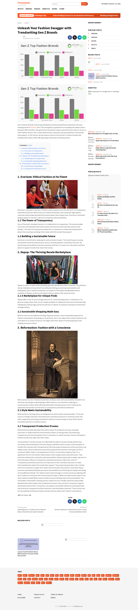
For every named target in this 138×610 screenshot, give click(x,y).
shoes (81, 579)
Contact (37, 598)
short (86, 579)
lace (24, 579)
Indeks (53, 598)
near (46, 579)
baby (37, 575)
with (43, 583)
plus (67, 579)
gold (93, 575)
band (42, 575)
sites (95, 579)
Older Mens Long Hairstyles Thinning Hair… (106, 149)
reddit (71, 579)
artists (94, 45)
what (32, 583)
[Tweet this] (75, 37)
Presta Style (63, 606)
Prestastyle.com (78, 606)
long (29, 579)
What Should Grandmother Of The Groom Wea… (107, 231)
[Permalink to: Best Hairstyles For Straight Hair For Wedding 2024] (104, 110)
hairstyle (108, 575)
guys (98, 575)
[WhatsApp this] (84, 37)
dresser (78, 575)
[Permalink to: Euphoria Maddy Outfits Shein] (104, 183)
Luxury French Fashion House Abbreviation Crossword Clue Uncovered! (28, 554)
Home (19, 594)
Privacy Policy (39, 594)
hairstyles (115, 575)
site (91, 579)
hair (103, 575)
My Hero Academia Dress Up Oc (107, 206)
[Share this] (70, 37)
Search (84, 4)
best (47, 575)
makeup (34, 579)
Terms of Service (57, 594)
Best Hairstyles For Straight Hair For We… (103, 134)
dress (93, 48)
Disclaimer (21, 598)
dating (93, 41)
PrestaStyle (24, 2)
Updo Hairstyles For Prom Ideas (107, 141)
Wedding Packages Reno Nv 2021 (100, 15)
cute (61, 575)
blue (57, 575)
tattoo (117, 579)
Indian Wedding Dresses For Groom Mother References (61, 15)
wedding (94, 33)
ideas (19, 579)
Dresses (99, 211)
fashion (33, 127)
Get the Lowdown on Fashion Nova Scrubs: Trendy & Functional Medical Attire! (71, 509)
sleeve (105, 579)
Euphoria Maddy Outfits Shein (106, 198)
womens (48, 583)
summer (111, 579)
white (38, 583)
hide (30, 145)
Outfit (90, 58)
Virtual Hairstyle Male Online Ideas (107, 223)
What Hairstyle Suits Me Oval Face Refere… (106, 157)
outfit (56, 579)
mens (40, 579)
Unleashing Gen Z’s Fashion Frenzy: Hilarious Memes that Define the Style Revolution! (32, 509)
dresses (94, 37)
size (100, 579)
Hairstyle (91, 132)
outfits (61, 579)
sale (76, 579)
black (51, 575)
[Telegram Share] (79, 37)
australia (31, 575)
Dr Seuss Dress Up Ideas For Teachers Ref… (107, 214)
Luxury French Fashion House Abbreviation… (106, 77)
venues (20, 583)
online (51, 579)
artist (19, 575)
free (89, 575)
